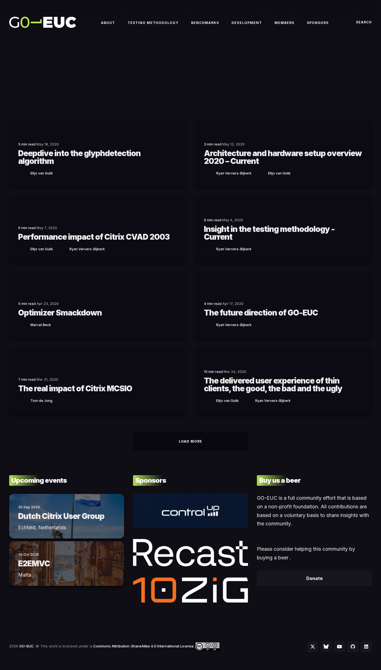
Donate (314, 578)
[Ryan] (210, 173)
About (108, 23)
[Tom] (24, 400)
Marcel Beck (40, 325)
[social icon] (312, 646)
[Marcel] (24, 324)
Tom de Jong (41, 401)
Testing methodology (153, 23)
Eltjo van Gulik (41, 173)
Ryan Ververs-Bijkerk (234, 173)
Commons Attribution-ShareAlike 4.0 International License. (144, 646)
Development (247, 23)
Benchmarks (205, 23)
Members (284, 23)
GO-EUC (26, 646)
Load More (190, 441)
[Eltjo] (24, 173)
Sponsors (318, 23)
